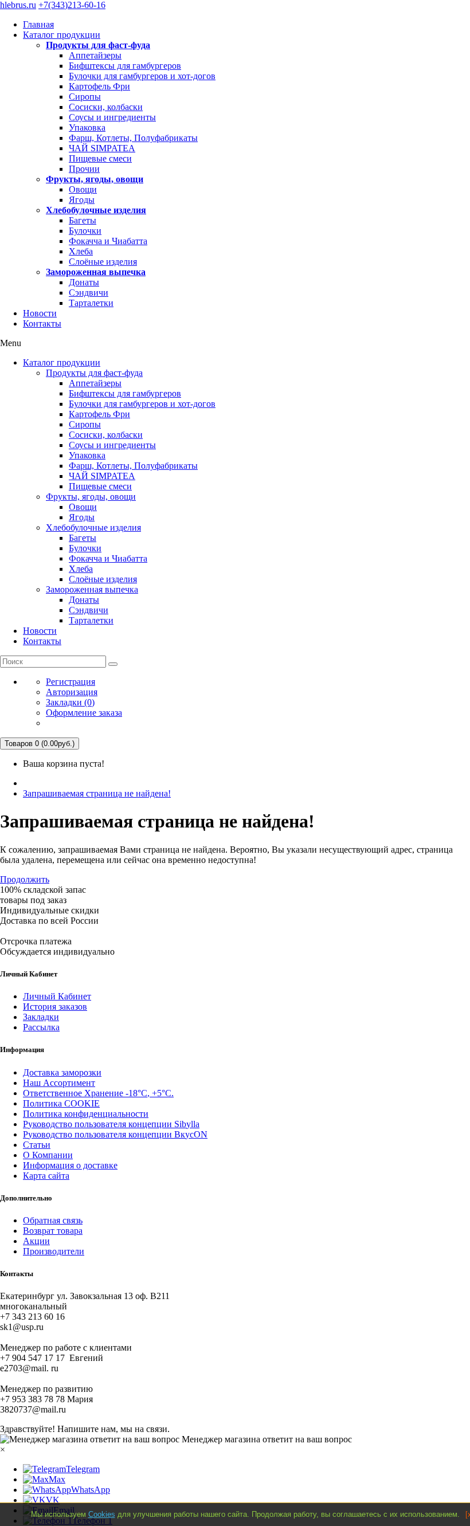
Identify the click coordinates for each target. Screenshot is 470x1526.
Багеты (82, 220)
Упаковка (87, 127)
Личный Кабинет (57, 996)
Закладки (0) (70, 702)
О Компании (48, 1155)
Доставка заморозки (62, 1072)
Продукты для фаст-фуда (98, 45)
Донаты (84, 282)
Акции (36, 1241)
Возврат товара (53, 1230)
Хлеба (81, 251)
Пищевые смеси (100, 158)
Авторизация (71, 692)
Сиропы (85, 96)
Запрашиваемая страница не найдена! (97, 793)
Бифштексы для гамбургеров (125, 65)
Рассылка (41, 1027)
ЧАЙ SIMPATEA (102, 148)
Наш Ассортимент (59, 1083)
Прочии (84, 169)
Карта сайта (46, 1175)
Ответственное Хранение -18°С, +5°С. (98, 1093)
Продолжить (24, 879)
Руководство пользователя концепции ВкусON (115, 1134)
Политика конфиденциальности (85, 1114)
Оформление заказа (84, 712)
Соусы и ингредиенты (112, 117)
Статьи (36, 1145)
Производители (53, 1251)
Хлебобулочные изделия (96, 210)
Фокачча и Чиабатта (108, 241)
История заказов (55, 1006)
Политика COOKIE (61, 1103)
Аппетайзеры (95, 55)
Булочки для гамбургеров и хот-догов (142, 76)
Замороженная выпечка (96, 272)
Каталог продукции (61, 35)
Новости (40, 313)
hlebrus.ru (18, 5)
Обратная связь (53, 1220)
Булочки (85, 231)
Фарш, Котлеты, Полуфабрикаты (133, 138)
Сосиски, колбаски (106, 107)
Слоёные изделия (103, 261)
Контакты (42, 323)
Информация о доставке (70, 1165)
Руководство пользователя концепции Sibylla (111, 1124)
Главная (38, 24)
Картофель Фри (99, 86)
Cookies (101, 1514)
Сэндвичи (88, 292)
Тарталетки (91, 303)
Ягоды (82, 200)
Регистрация (70, 681)
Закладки (41, 1017)
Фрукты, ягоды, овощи (94, 179)
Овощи (83, 189)
